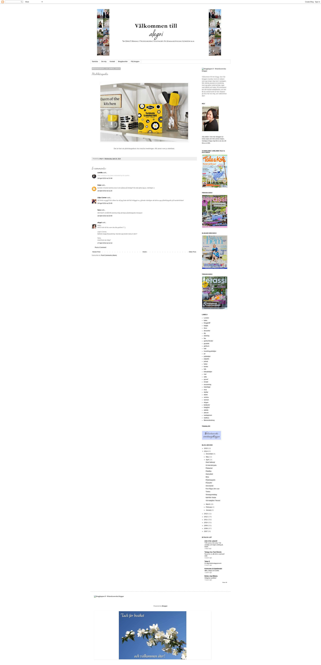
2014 (206, 451)
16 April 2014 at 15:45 (104, 203)
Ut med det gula (211, 465)
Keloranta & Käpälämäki (213, 569)
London (206, 318)
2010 (206, 522)
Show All (224, 582)
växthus (206, 418)
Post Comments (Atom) (109, 255)
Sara (99, 210)
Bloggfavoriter (123, 61)
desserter (207, 331)
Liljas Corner (102, 197)
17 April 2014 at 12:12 (104, 243)
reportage (207, 387)
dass (205, 328)
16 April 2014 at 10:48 (104, 178)
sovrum (206, 400)
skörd (206, 395)
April (207, 460)
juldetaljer (207, 356)
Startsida (95, 61)
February (209, 507)
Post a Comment (100, 247)
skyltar (206, 392)
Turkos (208, 492)
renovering (207, 384)
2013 (206, 514)
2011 (206, 520)
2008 (206, 528)
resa (205, 390)
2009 (206, 525)
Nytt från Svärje (211, 497)
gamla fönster (208, 341)
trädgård (207, 407)
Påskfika (208, 471)
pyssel (206, 379)
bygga (206, 325)
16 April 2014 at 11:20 (104, 191)
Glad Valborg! (210, 462)
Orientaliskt (209, 486)
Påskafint (209, 483)
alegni (101, 158)
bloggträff (207, 323)
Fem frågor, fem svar (212, 489)
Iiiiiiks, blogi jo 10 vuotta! (212, 570)
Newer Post (96, 252)
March (208, 504)
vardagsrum (208, 415)
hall (205, 348)
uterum (206, 413)
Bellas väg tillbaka (211, 576)
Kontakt (112, 61)
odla (205, 377)
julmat (206, 361)
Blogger (164, 606)
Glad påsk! (209, 474)
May (207, 457)
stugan (206, 402)
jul (204, 354)
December (209, 454)
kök (205, 369)
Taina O (207, 561)
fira (205, 338)
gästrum (206, 346)
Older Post (192, 252)
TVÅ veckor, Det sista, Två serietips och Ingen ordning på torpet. (214, 544)
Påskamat (209, 468)
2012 (206, 517)
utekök (206, 410)
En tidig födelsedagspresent (213, 563)
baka (205, 320)
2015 (206, 448)
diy (205, 333)
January (209, 510)
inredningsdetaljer (210, 351)
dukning (206, 336)
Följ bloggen (135, 61)
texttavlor (207, 405)
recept (206, 382)
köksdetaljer (208, 372)
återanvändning (209, 420)
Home (145, 252)
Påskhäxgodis (210, 480)
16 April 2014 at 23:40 (104, 216)
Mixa (207, 477)
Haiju (99, 185)
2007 (206, 531)
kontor (206, 366)
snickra (206, 397)
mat (205, 374)
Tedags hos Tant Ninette (213, 552)
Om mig (103, 61)
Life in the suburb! (211, 541)
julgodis (206, 359)
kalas (205, 364)
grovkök (206, 343)
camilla (100, 172)
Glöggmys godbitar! (210, 578)
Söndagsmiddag (211, 495)
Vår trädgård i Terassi (213, 500)
